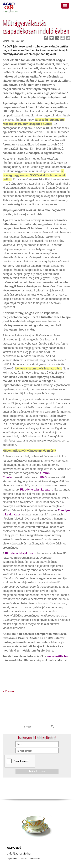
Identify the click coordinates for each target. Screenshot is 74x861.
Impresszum (12, 858)
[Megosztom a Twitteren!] (51, 38)
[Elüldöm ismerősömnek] (68, 38)
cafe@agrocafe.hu (18, 853)
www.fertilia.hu (57, 656)
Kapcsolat (23, 858)
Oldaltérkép (35, 858)
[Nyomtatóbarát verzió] (62, 38)
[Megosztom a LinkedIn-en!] (57, 38)
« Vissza (8, 691)
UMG (43, 477)
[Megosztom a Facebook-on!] (46, 38)
